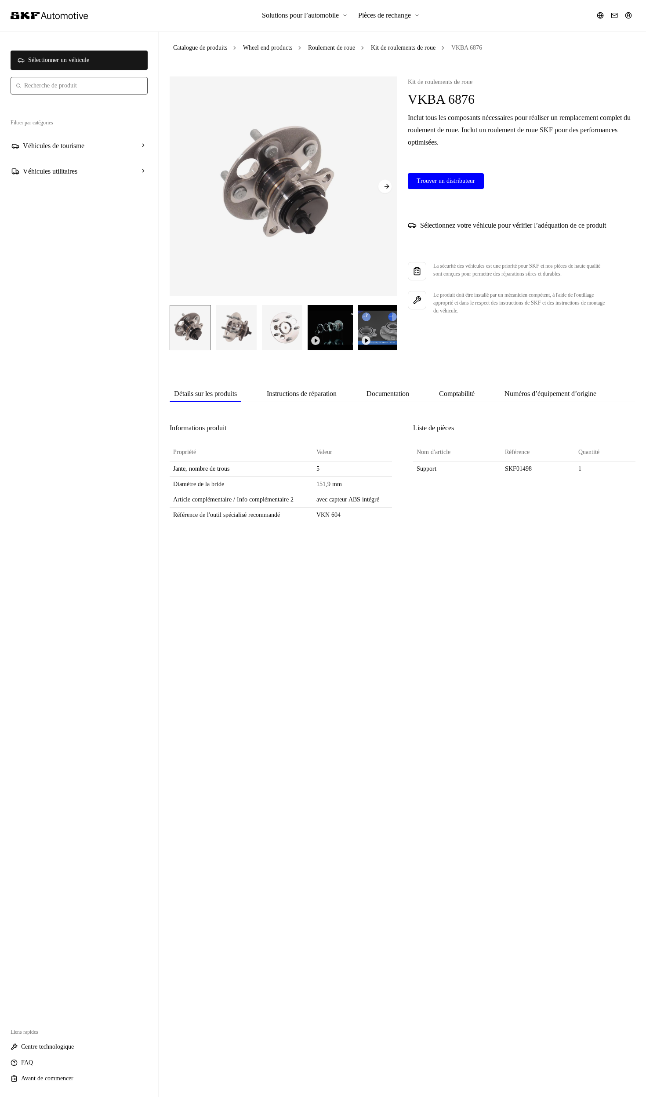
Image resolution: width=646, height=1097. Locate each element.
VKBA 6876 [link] (466, 47)
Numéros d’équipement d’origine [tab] (550, 393)
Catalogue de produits (200, 47)
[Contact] (614, 15)
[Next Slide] (385, 186)
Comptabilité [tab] (457, 393)
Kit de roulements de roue (403, 47)
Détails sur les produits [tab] (205, 393)
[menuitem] (304, 15)
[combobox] (79, 85)
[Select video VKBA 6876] (330, 327)
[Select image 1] (190, 327)
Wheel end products (267, 47)
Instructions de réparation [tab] (302, 393)
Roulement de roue (331, 47)
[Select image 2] (236, 327)
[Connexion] (628, 15)
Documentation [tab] (388, 393)
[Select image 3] (282, 327)
